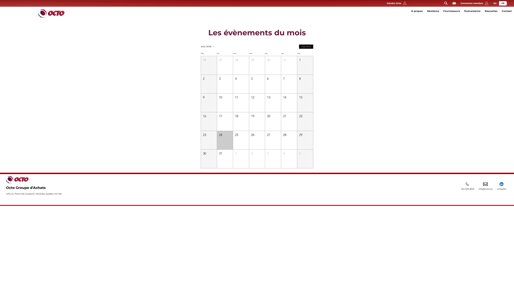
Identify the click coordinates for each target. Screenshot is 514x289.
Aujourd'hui (306, 46)
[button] (209, 65)
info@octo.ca (485, 189)
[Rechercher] (446, 3)
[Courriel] (454, 3)
